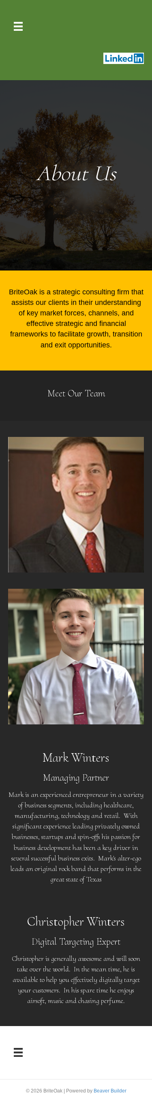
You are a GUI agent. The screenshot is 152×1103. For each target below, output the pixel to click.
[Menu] (18, 26)
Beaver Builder (110, 1091)
